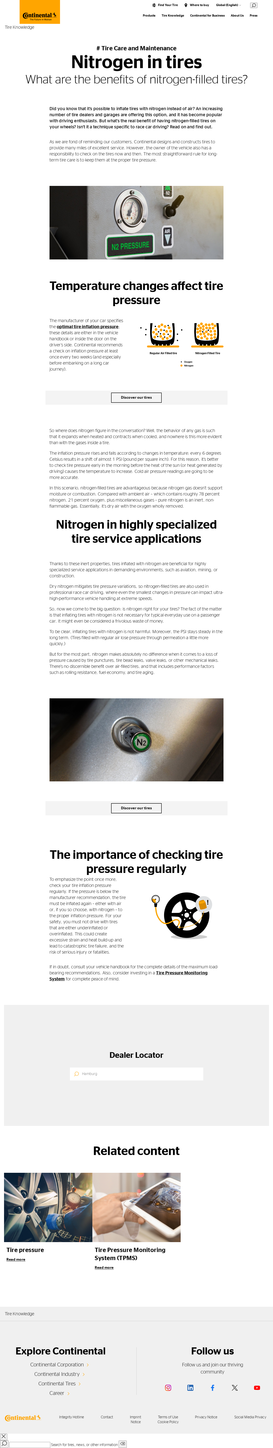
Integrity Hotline (71, 1417)
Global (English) (227, 5)
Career (57, 1393)
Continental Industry (57, 1374)
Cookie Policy (168, 1422)
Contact (107, 1417)
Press (253, 15)
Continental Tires (57, 1383)
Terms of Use (168, 1417)
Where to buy (199, 5)
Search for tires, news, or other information (84, 1445)
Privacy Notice (206, 1417)
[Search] (4, 1444)
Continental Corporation (57, 1364)
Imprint (135, 1417)
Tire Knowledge (173, 15)
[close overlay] (3, 1437)
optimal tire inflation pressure (87, 327)
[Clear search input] (123, 1444)
